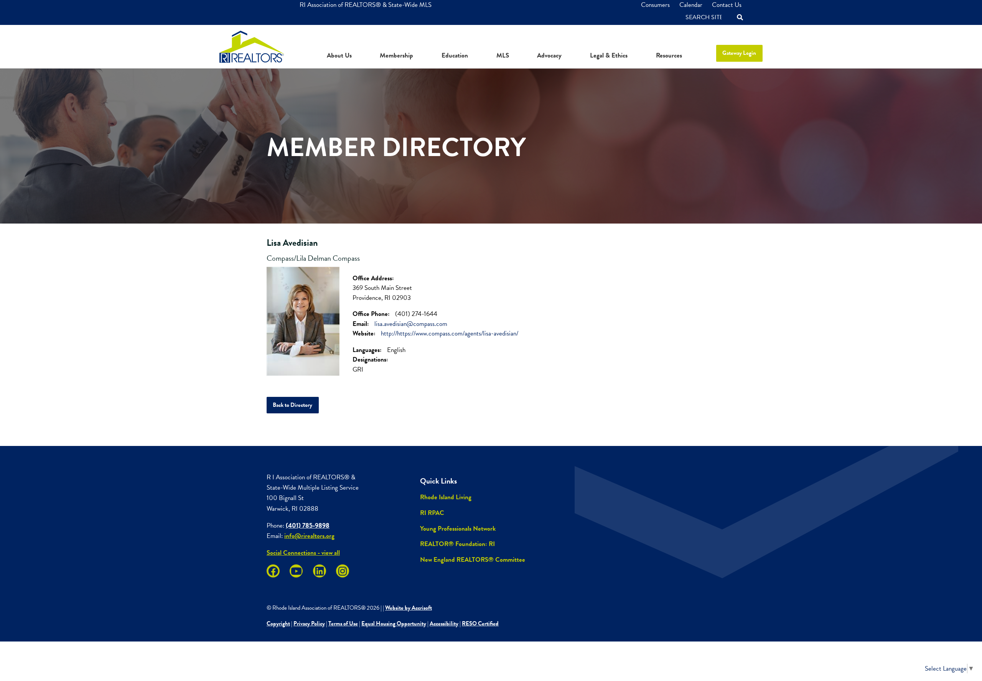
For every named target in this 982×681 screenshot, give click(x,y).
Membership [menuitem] (396, 55)
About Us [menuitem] (339, 55)
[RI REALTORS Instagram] (342, 570)
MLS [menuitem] (502, 55)
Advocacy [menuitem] (549, 55)
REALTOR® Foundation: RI (457, 544)
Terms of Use (343, 623)
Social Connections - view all (303, 553)
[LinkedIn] (319, 570)
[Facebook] (273, 570)
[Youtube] (296, 570)
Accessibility (444, 623)
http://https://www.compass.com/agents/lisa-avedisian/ (449, 333)
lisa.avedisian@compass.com (410, 324)
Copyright (278, 623)
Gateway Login (739, 53)
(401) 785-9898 (308, 525)
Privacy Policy (309, 623)
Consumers (655, 5)
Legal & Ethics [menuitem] (609, 55)
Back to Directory (292, 405)
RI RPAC (432, 513)
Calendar (690, 5)
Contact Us (726, 5)
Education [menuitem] (455, 55)
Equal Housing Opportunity (393, 623)
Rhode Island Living (445, 497)
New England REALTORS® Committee (472, 559)
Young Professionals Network (458, 528)
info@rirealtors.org (309, 536)
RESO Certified (480, 623)
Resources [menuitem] (669, 55)
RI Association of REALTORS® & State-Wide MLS (366, 5)
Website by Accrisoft (408, 608)
